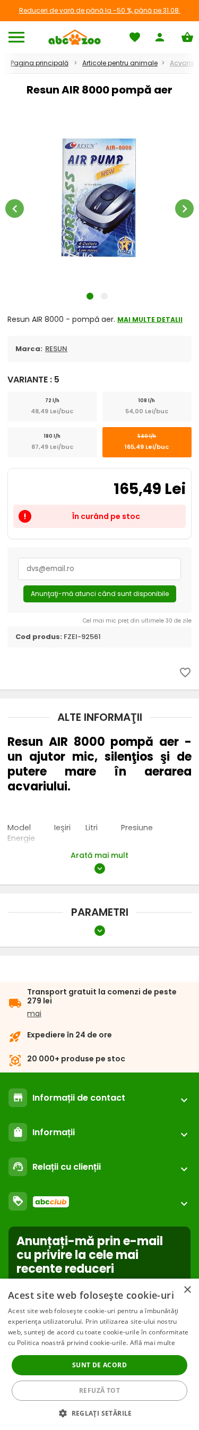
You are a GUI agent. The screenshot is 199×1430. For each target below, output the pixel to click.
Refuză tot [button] (99, 1390)
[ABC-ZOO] (74, 37)
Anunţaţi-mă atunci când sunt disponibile (100, 593)
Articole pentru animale (120, 62)
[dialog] (99, 1354)
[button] (99, 1413)
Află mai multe (152, 1342)
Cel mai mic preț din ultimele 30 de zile (137, 621)
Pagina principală (39, 62)
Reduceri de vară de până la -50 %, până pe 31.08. (99, 10)
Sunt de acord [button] (99, 1364)
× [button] (187, 1290)
